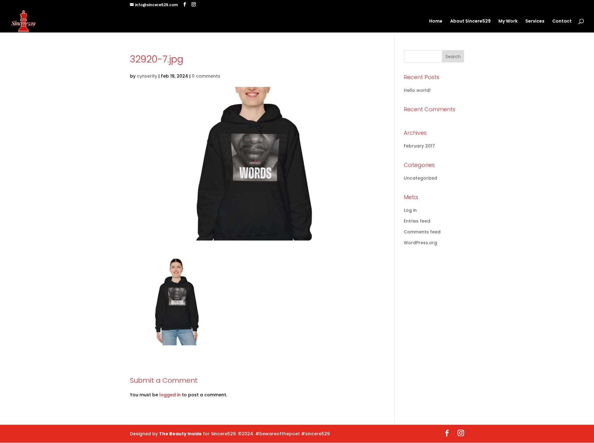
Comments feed (422, 232)
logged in (170, 395)
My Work (508, 21)
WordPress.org (420, 243)
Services (534, 21)
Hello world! (417, 90)
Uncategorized (420, 178)
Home (435, 21)
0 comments (206, 76)
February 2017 (419, 146)
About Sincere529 (470, 21)
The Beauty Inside (180, 434)
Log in (410, 210)
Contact (562, 21)
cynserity (147, 76)
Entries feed (417, 221)
